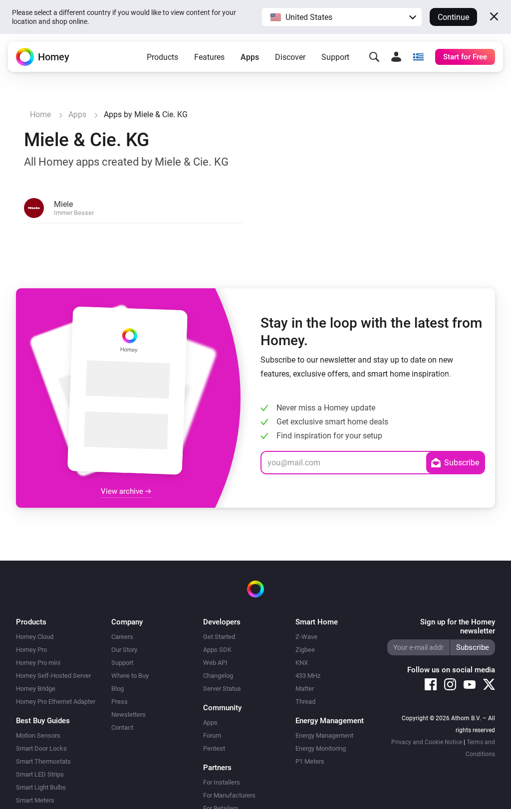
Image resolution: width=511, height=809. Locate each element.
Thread (305, 701)
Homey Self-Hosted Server (53, 675)
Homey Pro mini (38, 662)
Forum (212, 735)
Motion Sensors (38, 735)
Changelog (218, 675)
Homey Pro (31, 649)
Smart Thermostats (43, 761)
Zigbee (305, 649)
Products (162, 57)
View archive (123, 491)
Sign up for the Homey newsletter (457, 626)
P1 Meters (309, 761)
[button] (342, 17)
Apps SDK (217, 649)
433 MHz (307, 675)
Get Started (219, 636)
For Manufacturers (229, 795)
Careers (122, 636)
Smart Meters (35, 800)
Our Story (124, 649)
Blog (117, 688)
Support (335, 57)
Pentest (214, 748)
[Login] (396, 57)
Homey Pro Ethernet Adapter (55, 701)
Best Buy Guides (43, 720)
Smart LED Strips (40, 774)
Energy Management (324, 735)
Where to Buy (130, 675)
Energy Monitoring (320, 748)
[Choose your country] (418, 57)
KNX (301, 662)
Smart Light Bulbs (41, 787)
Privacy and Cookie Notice (426, 742)
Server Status (222, 688)
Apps (250, 57)
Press (119, 701)
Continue (453, 17)
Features (209, 57)
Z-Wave (306, 636)
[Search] (374, 57)
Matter (304, 688)
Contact (122, 727)
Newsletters (128, 714)
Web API (215, 662)
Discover (290, 57)
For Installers (221, 782)
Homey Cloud (34, 636)
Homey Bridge (35, 688)
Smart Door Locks (41, 748)
